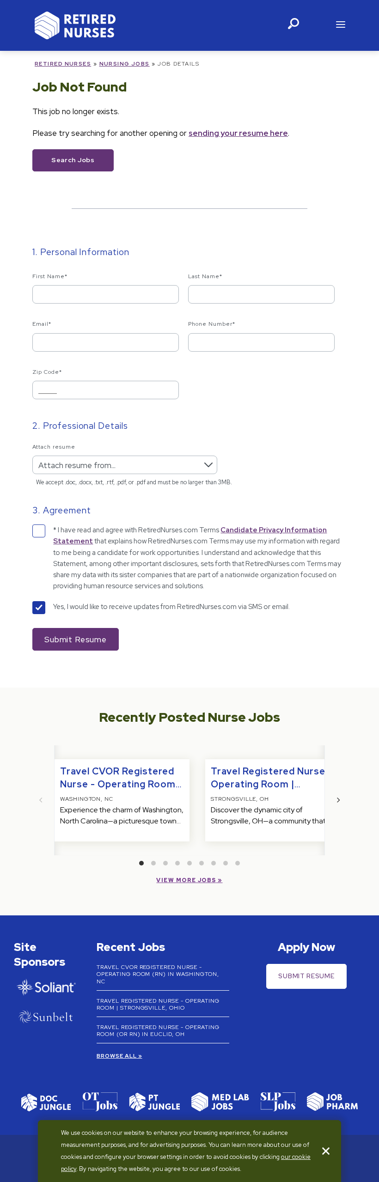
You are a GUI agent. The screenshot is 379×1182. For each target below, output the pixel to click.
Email (41, 324)
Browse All (117, 1056)
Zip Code (47, 372)
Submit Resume (306, 976)
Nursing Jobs (124, 63)
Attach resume (53, 447)
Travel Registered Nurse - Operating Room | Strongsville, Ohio (271, 784)
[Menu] (340, 25)
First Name (49, 276)
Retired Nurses (63, 63)
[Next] (338, 800)
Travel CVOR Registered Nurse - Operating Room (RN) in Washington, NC (118, 784)
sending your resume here (238, 133)
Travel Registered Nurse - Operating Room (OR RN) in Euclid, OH (158, 1031)
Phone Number (211, 324)
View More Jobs (186, 880)
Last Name (205, 276)
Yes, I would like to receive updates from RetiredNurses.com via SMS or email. (171, 606)
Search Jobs (73, 160)
